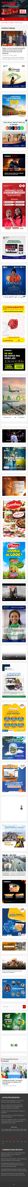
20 (14, 1139)
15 (21, 1137)
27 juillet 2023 (5, 55)
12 (10, 1137)
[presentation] (24, 1061)
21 (17, 1139)
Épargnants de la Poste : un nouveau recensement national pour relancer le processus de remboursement (12, 1165)
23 (25, 1139)
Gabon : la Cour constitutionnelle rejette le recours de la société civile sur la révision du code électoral (13, 50)
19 (10, 1139)
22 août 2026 (5, 1084)
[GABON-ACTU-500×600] (14, 704)
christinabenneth (13, 1084)
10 (3, 1137)
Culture (5, 1076)
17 (3, 1139)
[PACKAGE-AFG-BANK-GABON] (14, 606)
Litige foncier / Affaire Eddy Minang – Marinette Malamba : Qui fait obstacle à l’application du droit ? (13, 1154)
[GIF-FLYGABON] (14, 737)
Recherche (24, 1006)
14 (17, 1137)
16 (25, 1137)
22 (21, 1139)
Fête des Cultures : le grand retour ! (13, 1081)
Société (9, 1076)
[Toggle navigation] (3, 19)
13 (14, 1137)
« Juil (2, 1145)
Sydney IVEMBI (13, 55)
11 (6, 1137)
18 (6, 1139)
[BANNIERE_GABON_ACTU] (14, 477)
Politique (10, 44)
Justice (4, 44)
